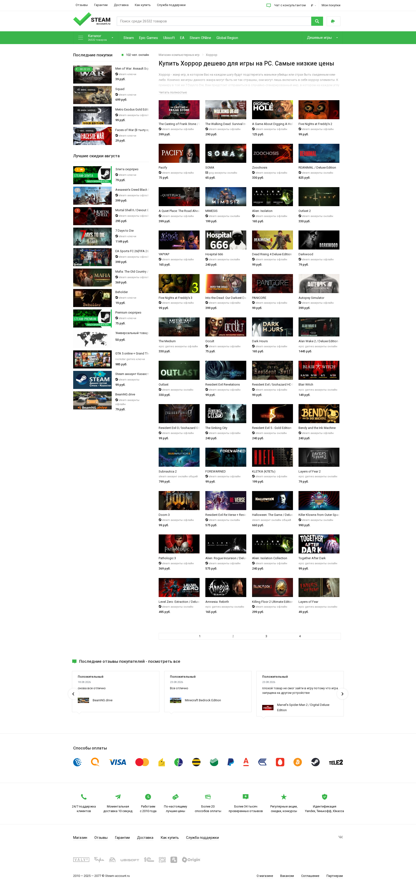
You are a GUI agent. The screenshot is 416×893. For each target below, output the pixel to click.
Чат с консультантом (290, 5)
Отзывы (82, 5)
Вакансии (287, 876)
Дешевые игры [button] (320, 37)
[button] (95, 38)
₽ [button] (312, 5)
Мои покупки (331, 5)
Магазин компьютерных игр (179, 55)
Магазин (80, 837)
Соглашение (310, 876)
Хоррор (211, 55)
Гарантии (101, 5)
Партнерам (334, 876)
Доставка (121, 5)
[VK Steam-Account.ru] (340, 838)
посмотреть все (164, 661)
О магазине (265, 876)
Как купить (143, 5)
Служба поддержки (171, 5)
